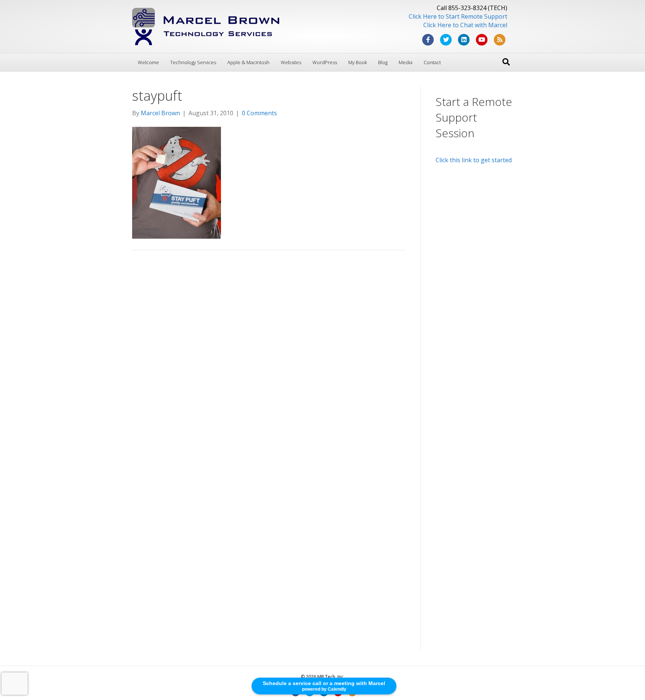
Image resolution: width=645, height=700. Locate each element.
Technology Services (193, 62)
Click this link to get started (474, 160)
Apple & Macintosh (248, 62)
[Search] (506, 62)
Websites (291, 62)
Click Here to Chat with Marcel (465, 25)
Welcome (148, 62)
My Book (357, 62)
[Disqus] (268, 362)
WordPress (324, 62)
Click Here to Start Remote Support (458, 16)
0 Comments (259, 113)
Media (405, 62)
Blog (382, 62)
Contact (432, 62)
